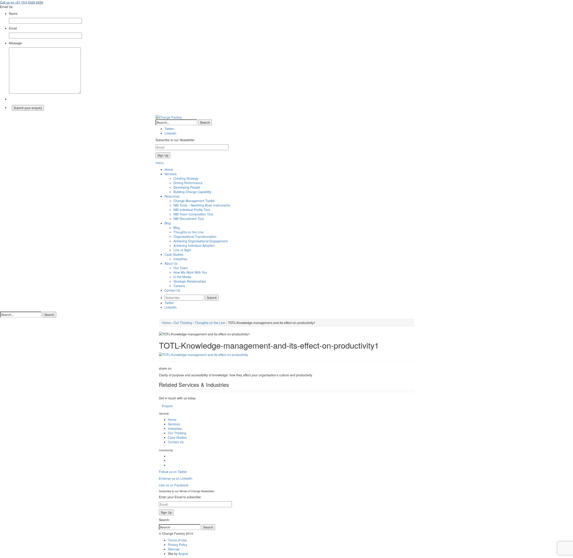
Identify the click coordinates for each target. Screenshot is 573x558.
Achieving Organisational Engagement (200, 241)
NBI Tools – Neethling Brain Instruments (201, 205)
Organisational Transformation (194, 236)
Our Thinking (183, 322)
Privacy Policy (177, 544)
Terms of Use (177, 540)
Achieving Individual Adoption (194, 245)
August (183, 553)
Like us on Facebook (173, 485)
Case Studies (177, 437)
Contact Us (176, 442)
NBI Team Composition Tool (193, 214)
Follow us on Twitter (173, 471)
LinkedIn (171, 307)
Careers (179, 285)
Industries (180, 259)
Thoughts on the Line (188, 232)
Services (174, 424)
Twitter (169, 302)
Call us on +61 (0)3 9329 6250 (21, 2)
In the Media (182, 277)
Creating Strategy (185, 178)
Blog (176, 227)
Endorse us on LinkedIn (175, 478)
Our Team (180, 268)
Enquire (167, 406)
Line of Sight (182, 250)
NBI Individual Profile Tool (191, 209)
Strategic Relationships (189, 281)
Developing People (186, 187)
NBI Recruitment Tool (188, 218)
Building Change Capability (192, 192)
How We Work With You (190, 272)
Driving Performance (188, 183)
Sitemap (174, 549)
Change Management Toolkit (193, 200)
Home (166, 322)
